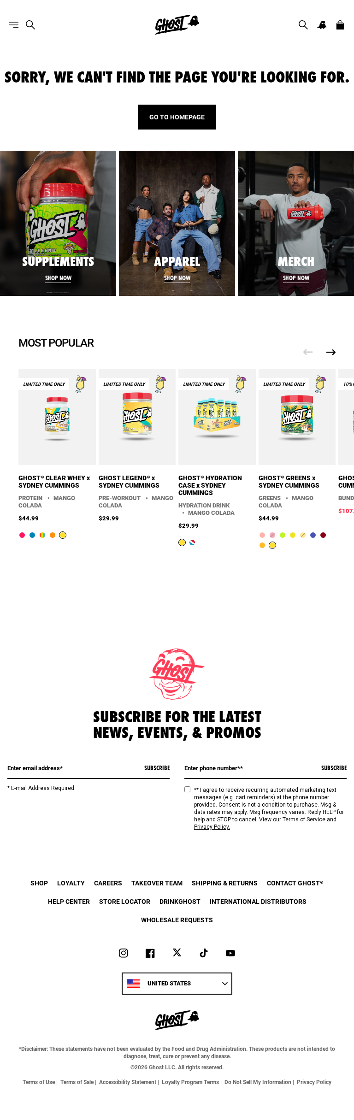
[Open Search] (30, 24)
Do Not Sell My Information (257, 1081)
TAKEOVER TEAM (157, 882)
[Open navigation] (13, 24)
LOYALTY (71, 882)
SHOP (39, 882)
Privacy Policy (314, 1081)
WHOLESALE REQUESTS (177, 919)
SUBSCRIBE (157, 767)
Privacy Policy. (212, 827)
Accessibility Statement (127, 1081)
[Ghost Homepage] (177, 25)
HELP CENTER (69, 901)
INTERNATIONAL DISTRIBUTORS (258, 901)
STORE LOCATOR (124, 901)
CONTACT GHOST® (295, 882)
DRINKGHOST (180, 901)
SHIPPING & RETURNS (225, 882)
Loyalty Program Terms (190, 1081)
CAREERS (108, 882)
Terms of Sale (77, 1081)
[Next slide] (331, 352)
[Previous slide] (308, 352)
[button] (303, 24)
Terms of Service (304, 819)
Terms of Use (39, 1081)
